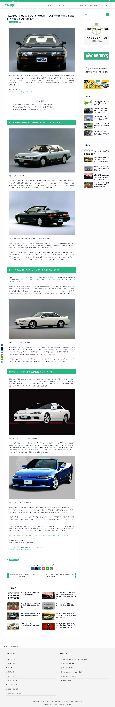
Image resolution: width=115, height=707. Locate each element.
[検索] (109, 1)
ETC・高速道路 (13, 689)
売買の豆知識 (12, 680)
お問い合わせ (78, 701)
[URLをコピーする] (51, 568)
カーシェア (11, 663)
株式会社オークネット (68, 676)
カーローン (11, 668)
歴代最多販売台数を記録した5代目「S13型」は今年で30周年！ (34, 104)
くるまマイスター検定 (68, 663)
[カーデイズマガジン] (9, 5)
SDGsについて (66, 680)
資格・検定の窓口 (67, 668)
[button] (32, 568)
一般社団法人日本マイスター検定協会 (74, 659)
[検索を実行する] (107, 14)
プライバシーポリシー (47, 701)
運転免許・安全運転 (14, 693)
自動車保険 (11, 672)
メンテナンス (12, 685)
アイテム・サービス (14, 676)
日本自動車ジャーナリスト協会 (71, 672)
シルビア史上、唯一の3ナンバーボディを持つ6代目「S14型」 (33, 107)
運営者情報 (36, 701)
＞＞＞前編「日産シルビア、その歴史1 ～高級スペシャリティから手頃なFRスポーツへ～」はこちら (39, 535)
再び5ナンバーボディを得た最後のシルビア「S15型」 (31, 109)
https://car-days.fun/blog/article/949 (20, 549)
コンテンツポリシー (67, 701)
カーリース (11, 659)
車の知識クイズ (13, 22)
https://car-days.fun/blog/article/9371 (20, 92)
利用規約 (57, 701)
